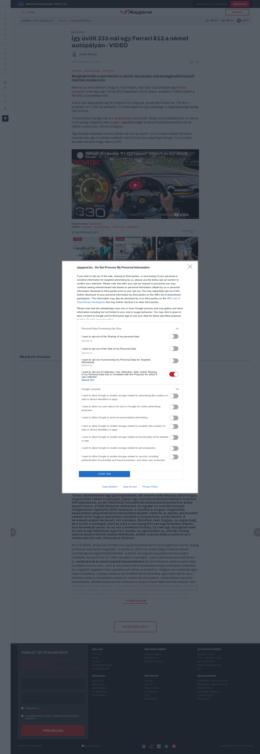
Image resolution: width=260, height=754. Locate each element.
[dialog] (130, 377)
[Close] (191, 267)
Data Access (130, 486)
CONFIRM (104, 474)
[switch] (173, 336)
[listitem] (130, 328)
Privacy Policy (150, 486)
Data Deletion (110, 486)
